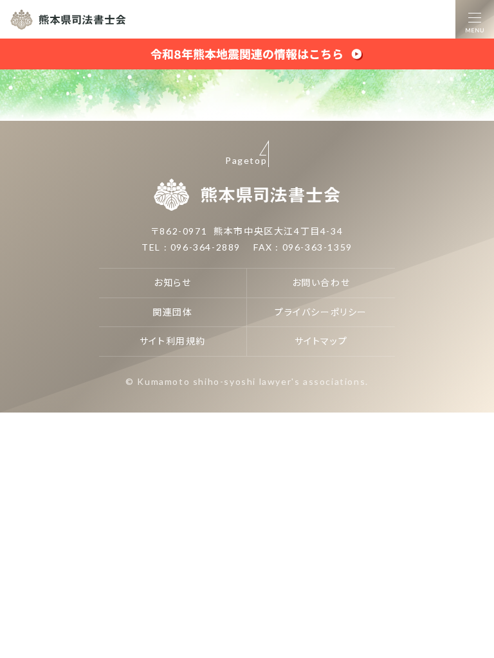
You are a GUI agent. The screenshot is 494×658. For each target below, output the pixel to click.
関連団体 (172, 312)
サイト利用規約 (173, 340)
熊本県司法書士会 (68, 19)
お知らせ (172, 282)
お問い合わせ (321, 282)
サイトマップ (321, 340)
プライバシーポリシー (321, 312)
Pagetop (246, 160)
